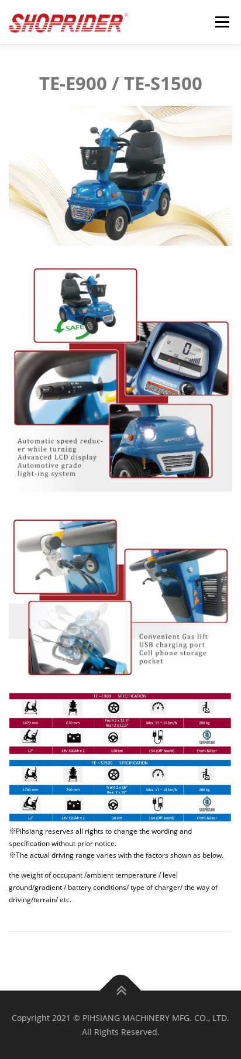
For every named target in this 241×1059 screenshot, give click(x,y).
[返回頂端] (121, 990)
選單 (219, 22)
